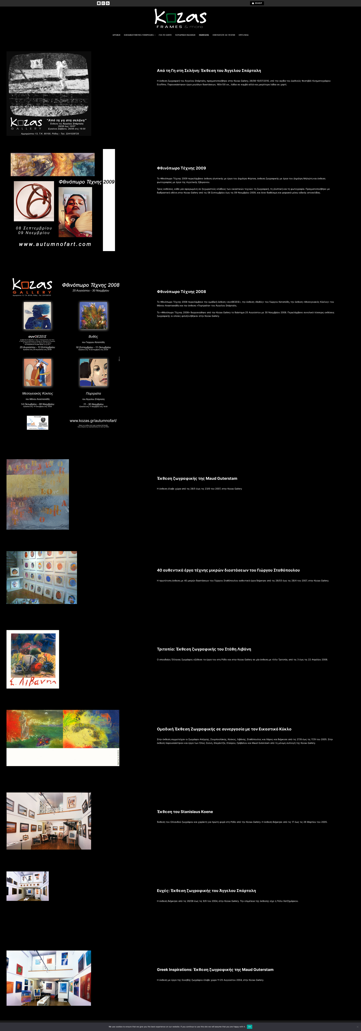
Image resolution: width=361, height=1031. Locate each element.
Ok (249, 1027)
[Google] (108, 3)
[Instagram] (103, 3)
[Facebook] (99, 3)
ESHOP (258, 3)
